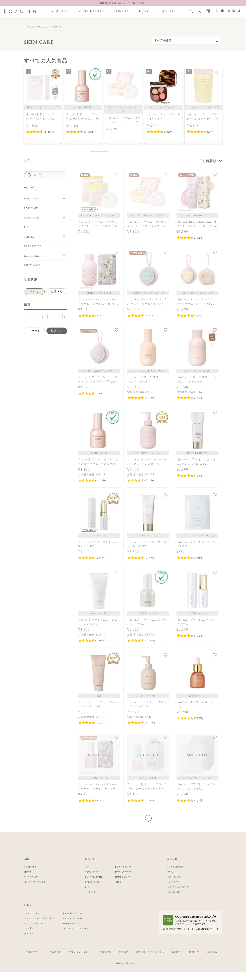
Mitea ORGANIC (73, 918)
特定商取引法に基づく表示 (150, 952)
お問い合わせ (214, 952)
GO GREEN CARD (35, 882)
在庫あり (57, 291)
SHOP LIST (167, 11)
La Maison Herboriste (75, 913)
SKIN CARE (57, 26)
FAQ (170, 872)
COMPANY (173, 892)
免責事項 (123, 952)
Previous (20, 109)
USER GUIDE (175, 867)
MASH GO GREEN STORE (40, 918)
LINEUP (122, 11)
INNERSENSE (71, 923)
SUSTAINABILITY (92, 11)
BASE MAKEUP (93, 877)
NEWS (143, 11)
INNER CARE (123, 877)
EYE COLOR (92, 882)
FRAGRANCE (123, 867)
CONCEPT (60, 11)
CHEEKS (90, 892)
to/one (45, 26)
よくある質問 (54, 952)
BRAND (36, 26)
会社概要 (176, 952)
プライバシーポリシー (80, 952)
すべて (34, 291)
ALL (87, 867)
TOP (26, 26)
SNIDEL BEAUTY (34, 923)
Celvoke (28, 928)
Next (226, 109)
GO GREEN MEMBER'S (77, 928)
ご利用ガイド (32, 952)
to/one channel (32, 913)
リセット (34, 330)
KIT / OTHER (123, 872)
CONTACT (173, 877)
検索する (57, 330)
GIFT (118, 882)
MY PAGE (173, 882)
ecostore (28, 933)
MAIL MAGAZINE (178, 887)
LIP (87, 887)
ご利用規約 (105, 952)
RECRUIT (193, 952)
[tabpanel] (43, 105)
